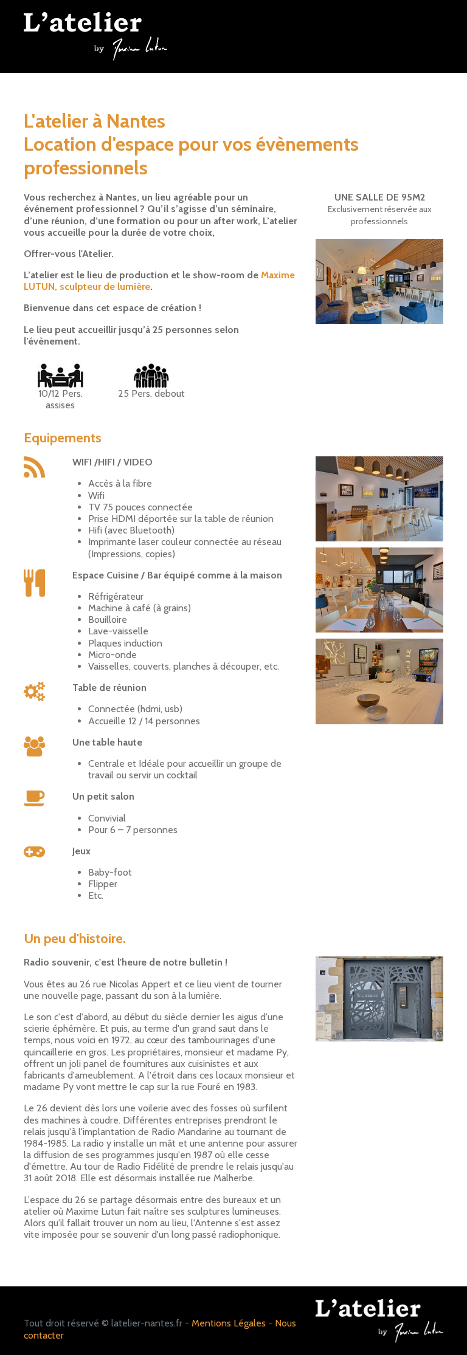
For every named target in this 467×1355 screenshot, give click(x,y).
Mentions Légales (229, 1323)
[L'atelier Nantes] (95, 35)
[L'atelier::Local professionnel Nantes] (379, 280)
